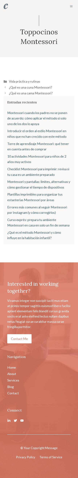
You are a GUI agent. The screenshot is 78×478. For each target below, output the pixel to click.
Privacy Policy (25, 457)
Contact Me (19, 339)
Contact (13, 393)
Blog (10, 387)
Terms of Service (50, 457)
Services (13, 380)
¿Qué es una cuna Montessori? (30, 87)
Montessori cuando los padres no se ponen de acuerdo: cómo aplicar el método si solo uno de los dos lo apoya (37, 118)
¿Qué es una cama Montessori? (31, 93)
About (11, 374)
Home (11, 367)
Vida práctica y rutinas (24, 81)
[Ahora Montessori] (6, 6)
